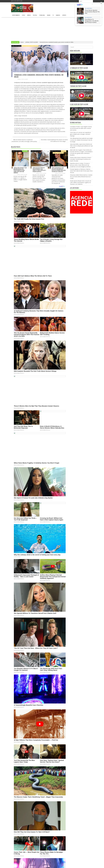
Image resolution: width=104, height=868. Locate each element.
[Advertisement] (52, 28)
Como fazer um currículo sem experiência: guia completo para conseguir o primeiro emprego (39, 169)
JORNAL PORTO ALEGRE (16, 45)
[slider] (80, 82)
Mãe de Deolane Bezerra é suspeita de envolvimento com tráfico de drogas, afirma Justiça (24, 140)
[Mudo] (90, 82)
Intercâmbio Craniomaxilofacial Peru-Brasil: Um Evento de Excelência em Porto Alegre (54, 140)
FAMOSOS (58, 15)
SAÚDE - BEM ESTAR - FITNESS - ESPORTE (30, 45)
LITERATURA (24, 151)
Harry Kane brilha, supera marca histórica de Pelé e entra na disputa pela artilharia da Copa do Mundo (81, 145)
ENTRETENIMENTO (16, 15)
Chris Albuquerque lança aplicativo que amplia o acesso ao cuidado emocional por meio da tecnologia (59, 169)
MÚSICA (29, 15)
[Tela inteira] (92, 82)
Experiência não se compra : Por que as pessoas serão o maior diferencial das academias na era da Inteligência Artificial (80, 165)
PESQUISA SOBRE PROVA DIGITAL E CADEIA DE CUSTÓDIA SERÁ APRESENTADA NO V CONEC (81, 176)
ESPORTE (64, 15)
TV (53, 15)
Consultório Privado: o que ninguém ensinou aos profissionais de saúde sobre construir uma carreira (20, 170)
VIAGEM (48, 15)
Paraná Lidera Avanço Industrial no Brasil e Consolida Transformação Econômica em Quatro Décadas (80, 159)
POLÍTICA (35, 15)
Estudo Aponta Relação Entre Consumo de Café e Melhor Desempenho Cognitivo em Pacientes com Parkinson (80, 182)
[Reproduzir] (71, 82)
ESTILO (23, 15)
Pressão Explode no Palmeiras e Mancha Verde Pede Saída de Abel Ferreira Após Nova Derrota (81, 170)
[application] (81, 77)
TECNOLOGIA (42, 15)
